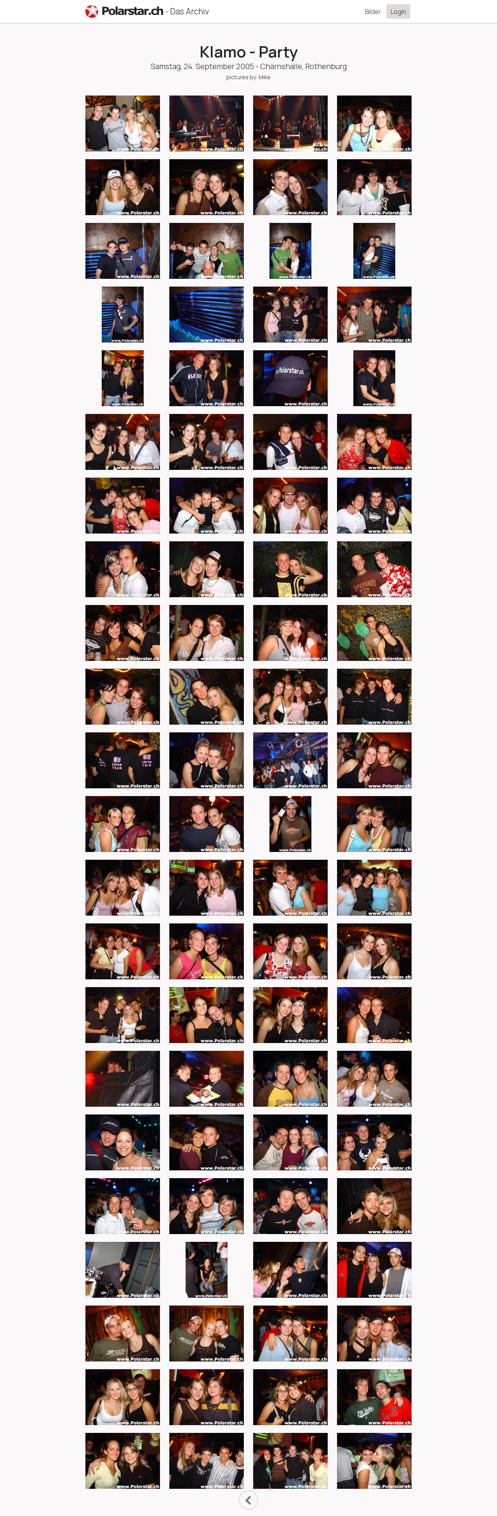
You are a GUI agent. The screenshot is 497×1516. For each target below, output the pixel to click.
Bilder (373, 11)
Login (398, 11)
